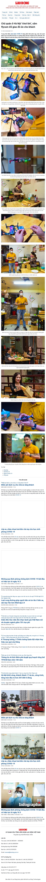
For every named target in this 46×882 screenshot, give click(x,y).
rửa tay (16, 536)
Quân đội (25, 647)
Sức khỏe (4, 18)
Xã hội (10, 12)
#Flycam (6, 475)
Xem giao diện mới (24, 18)
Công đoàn (17, 15)
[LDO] (23, 483)
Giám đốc (8, 629)
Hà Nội (3, 683)
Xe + (16, 18)
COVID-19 (18, 495)
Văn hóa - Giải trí (26, 15)
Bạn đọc (10, 15)
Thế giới (11, 18)
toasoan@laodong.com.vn (11, 852)
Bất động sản (36, 15)
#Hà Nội (6, 470)
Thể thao (22, 12)
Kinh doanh (29, 12)
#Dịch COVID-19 (8, 473)
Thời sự (4, 15)
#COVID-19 (7, 471)
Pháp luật (36, 12)
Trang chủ (4, 12)
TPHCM (15, 608)
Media (16, 12)
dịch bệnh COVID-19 (16, 34)
